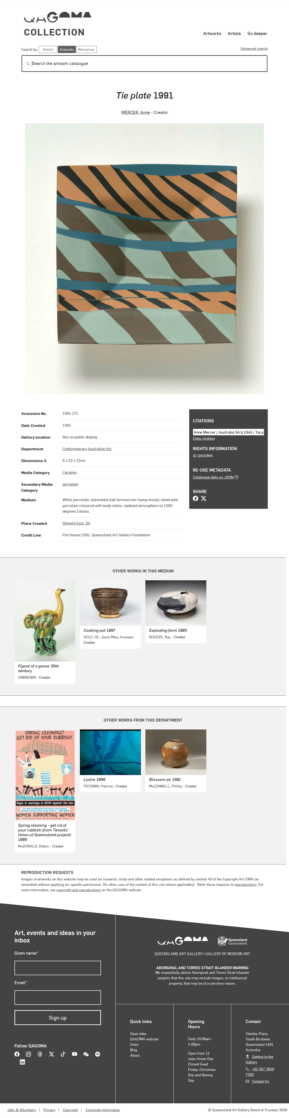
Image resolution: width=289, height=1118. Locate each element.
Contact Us (260, 1081)
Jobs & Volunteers (21, 1109)
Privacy (49, 1109)
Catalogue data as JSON (213, 477)
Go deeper (257, 33)
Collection (54, 32)
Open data (138, 1033)
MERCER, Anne (135, 112)
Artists (234, 33)
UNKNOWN (27, 677)
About (135, 1055)
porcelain (70, 483)
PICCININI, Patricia (98, 786)
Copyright (70, 1109)
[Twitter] (203, 498)
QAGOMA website (144, 1039)
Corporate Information (103, 1109)
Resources (86, 49)
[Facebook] (195, 498)
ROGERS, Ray (160, 636)
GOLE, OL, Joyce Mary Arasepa (108, 636)
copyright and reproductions (78, 889)
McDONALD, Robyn (33, 846)
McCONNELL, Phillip (165, 786)
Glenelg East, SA (76, 523)
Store (134, 1044)
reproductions (245, 884)
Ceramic (70, 472)
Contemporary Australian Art (87, 448)
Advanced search (254, 48)
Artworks (212, 33)
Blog (133, 1049)
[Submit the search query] (24, 63)
